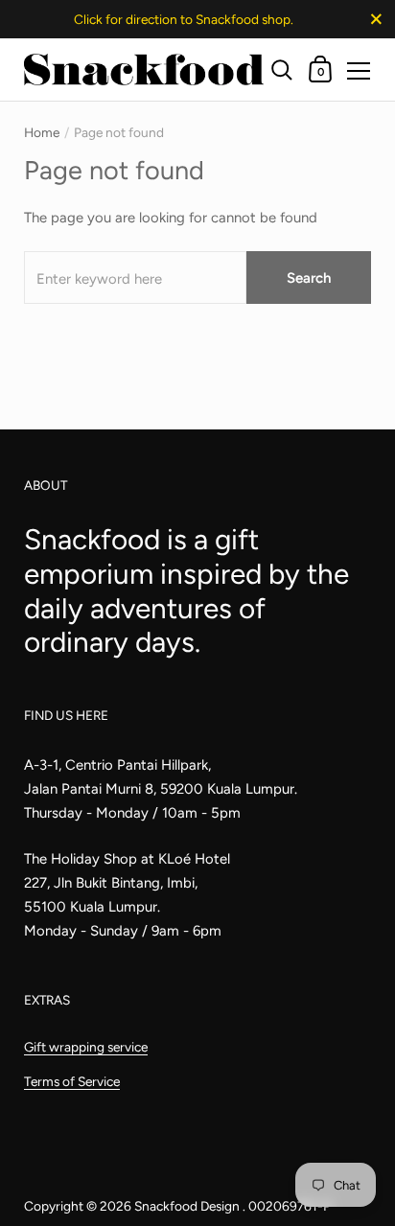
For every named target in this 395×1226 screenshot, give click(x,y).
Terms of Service (72, 1081)
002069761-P (289, 1206)
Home (41, 132)
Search (309, 278)
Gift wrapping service (86, 1046)
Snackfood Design (188, 1206)
